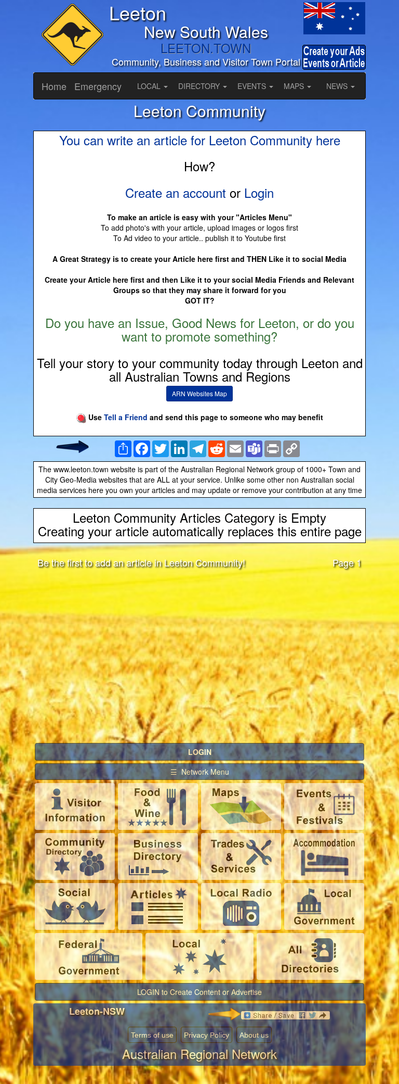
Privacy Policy (206, 1035)
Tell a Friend (126, 417)
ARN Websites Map (199, 393)
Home (54, 86)
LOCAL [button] (150, 86)
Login (259, 192)
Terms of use (152, 1035)
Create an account (175, 192)
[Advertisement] (199, 658)
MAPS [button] (295, 86)
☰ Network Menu (199, 771)
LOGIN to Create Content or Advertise (199, 992)
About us (254, 1035)
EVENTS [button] (252, 86)
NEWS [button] (338, 86)
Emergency (98, 86)
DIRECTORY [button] (200, 86)
